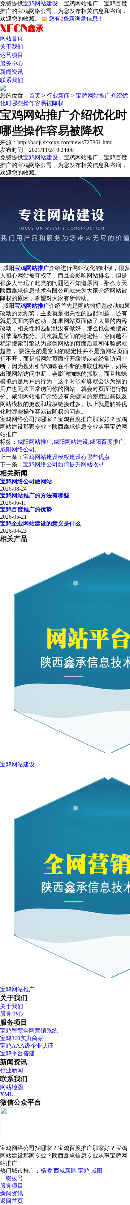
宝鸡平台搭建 (17, 1053)
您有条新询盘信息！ (76, 18)
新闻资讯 (11, 72)
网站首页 (11, 38)
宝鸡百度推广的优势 (26, 509)
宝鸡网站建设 (40, 3)
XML (6, 1094)
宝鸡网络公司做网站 (26, 481)
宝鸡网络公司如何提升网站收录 (63, 464)
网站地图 (11, 1087)
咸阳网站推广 (34, 442)
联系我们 (11, 80)
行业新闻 (58, 95)
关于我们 (11, 47)
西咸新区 (65, 1171)
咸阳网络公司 (17, 449)
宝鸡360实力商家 (21, 1038)
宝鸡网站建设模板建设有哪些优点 (66, 457)
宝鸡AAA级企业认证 (26, 1046)
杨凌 (46, 1171)
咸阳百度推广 (107, 442)
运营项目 (11, 55)
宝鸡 (84, 1171)
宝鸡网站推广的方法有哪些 (34, 495)
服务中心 (11, 63)
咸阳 (97, 1171)
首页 (34, 95)
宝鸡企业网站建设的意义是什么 (40, 523)
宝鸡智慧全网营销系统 (29, 1031)
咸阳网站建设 (70, 442)
